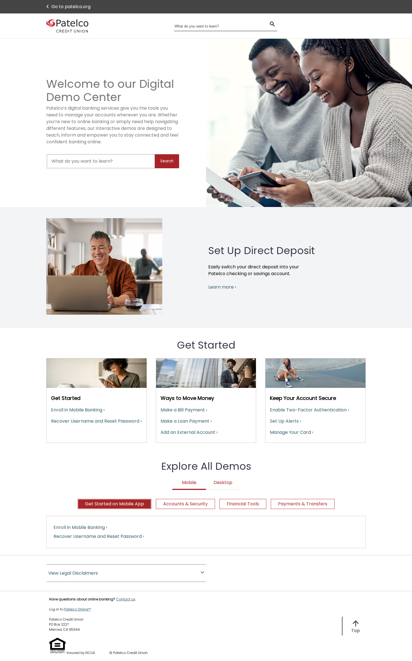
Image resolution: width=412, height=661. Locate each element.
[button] (126, 573)
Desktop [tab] (223, 482)
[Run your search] (269, 25)
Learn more (222, 287)
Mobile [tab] (189, 482)
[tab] (114, 504)
